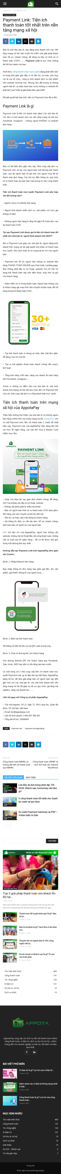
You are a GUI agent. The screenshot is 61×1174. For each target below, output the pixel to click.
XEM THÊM (31, 777)
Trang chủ (7, 10)
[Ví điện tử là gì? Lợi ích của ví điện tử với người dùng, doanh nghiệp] (10, 1074)
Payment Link (16, 728)
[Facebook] (27, 1052)
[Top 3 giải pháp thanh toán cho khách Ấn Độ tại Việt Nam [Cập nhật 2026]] (30, 870)
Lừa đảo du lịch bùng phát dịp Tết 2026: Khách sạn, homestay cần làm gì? (37, 788)
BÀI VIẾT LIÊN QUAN (13, 777)
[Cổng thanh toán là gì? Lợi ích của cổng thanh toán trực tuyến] (10, 1101)
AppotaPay (49, 418)
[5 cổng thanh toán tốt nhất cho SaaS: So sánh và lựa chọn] (10, 802)
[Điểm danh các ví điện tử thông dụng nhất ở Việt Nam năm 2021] (10, 1087)
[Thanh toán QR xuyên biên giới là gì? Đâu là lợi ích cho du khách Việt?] (10, 917)
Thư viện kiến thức (10, 889)
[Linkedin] (34, 1052)
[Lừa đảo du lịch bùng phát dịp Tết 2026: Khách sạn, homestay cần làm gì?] (10, 788)
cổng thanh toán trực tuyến (26, 71)
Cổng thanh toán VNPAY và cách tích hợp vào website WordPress (45, 764)
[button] (57, 4)
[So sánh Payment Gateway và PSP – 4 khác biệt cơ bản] (10, 815)
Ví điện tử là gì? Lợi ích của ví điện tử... (36, 1070)
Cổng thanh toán (20, 10)
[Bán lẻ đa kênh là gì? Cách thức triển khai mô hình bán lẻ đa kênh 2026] (10, 930)
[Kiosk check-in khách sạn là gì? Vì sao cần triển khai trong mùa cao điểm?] (10, 958)
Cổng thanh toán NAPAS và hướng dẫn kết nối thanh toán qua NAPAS (16, 764)
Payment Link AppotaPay (34, 728)
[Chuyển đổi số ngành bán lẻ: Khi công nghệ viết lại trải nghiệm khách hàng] (10, 944)
